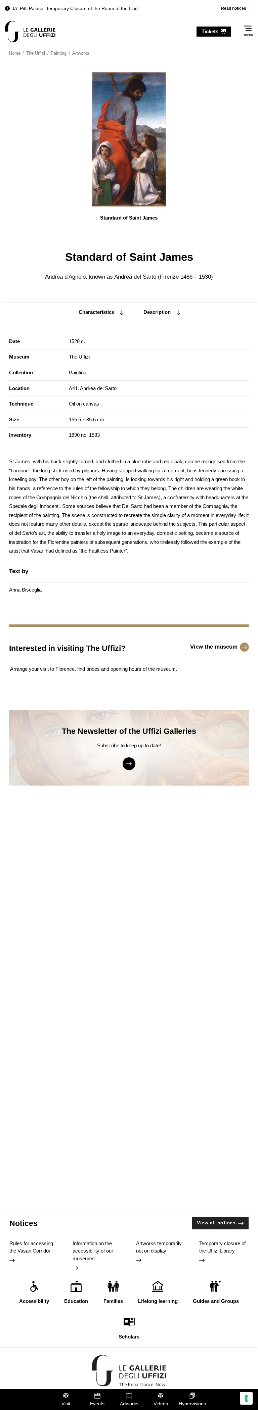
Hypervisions (192, 1403)
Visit (65, 1403)
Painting (77, 372)
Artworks (129, 1403)
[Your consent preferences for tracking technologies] (246, 1398)
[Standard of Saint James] (30, 31)
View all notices (216, 1222)
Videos (161, 1403)
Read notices (233, 8)
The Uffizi (79, 357)
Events (97, 1403)
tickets (210, 31)
